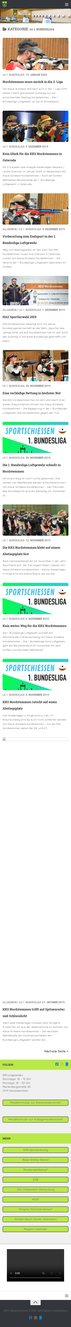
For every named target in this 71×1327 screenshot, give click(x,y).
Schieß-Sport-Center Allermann (35, 1219)
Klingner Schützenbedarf (35, 1209)
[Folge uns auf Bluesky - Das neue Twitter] (66, 1064)
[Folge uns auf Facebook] (57, 1064)
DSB (35, 1179)
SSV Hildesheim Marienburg (35, 1189)
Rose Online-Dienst (36, 1159)
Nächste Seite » (56, 1051)
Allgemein (10, 229)
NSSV (35, 1199)
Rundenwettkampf (35, 1169)
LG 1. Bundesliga (14, 74)
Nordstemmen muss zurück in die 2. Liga (33, 82)
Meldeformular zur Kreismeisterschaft (35, 1102)
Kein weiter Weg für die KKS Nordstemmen (34, 626)
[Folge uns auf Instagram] (62, 1064)
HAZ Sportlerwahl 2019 (19, 317)
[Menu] (66, 4)
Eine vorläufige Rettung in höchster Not (32, 393)
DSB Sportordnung (35, 1149)
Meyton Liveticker (35, 1229)
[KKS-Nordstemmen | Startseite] (5, 4)
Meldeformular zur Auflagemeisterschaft (35, 1119)
